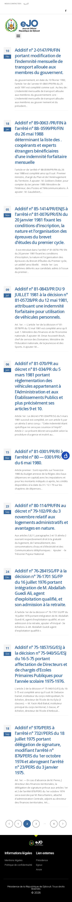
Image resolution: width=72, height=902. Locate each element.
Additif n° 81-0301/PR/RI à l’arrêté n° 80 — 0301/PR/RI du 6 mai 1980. (40, 457)
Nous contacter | (13, 4)
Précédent (9, 824)
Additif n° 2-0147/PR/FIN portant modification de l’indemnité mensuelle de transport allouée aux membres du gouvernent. (39, 61)
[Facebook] (65, 10)
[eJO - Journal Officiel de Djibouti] (22, 25)
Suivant (62, 824)
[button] (18, 36)
